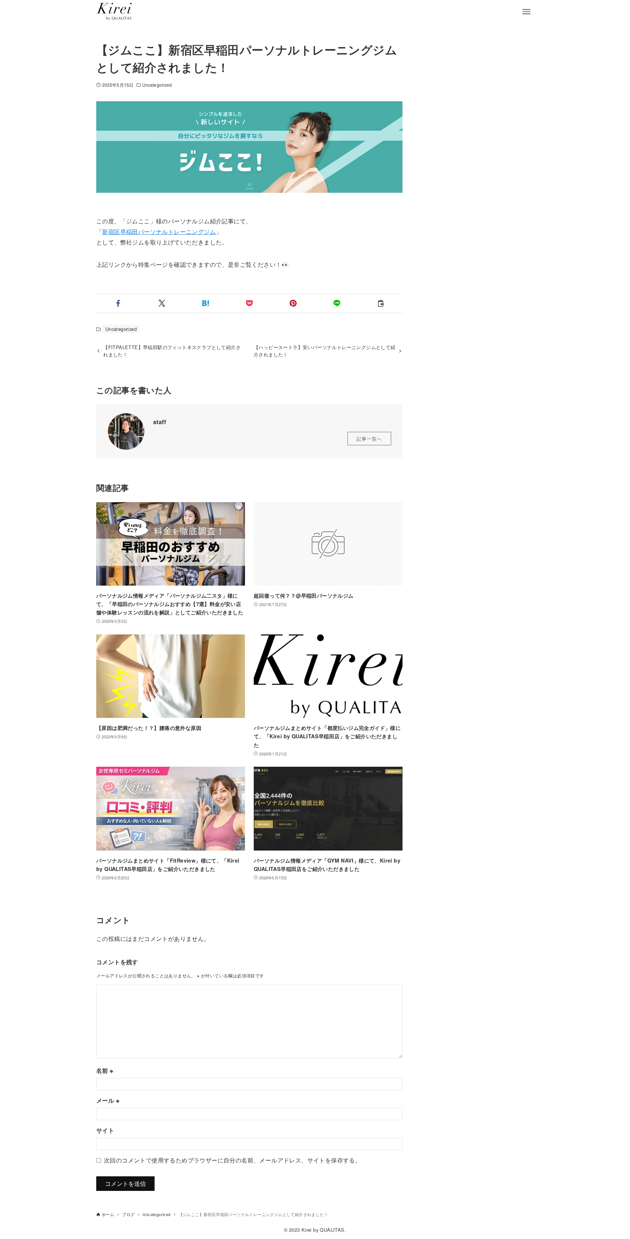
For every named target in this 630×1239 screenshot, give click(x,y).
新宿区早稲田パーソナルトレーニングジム (159, 231)
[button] (118, 303)
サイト (105, 1130)
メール (107, 1100)
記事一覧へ (369, 438)
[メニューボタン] (526, 11)
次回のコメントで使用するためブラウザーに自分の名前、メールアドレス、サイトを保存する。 (232, 1160)
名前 (104, 1070)
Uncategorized (157, 85)
